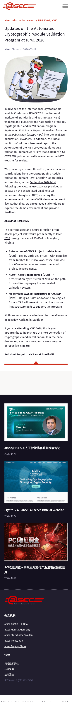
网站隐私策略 (11, 663)
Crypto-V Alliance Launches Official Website (34, 510)
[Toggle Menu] (65, 6)
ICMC (54, 20)
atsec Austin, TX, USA (16, 624)
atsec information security (20, 20)
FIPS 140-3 (44, 20)
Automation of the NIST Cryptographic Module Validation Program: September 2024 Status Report (36, 126)
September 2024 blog (43, 182)
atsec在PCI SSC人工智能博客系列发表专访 (32, 448)
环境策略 (9, 669)
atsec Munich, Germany (17, 629)
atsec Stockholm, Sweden (18, 635)
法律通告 (9, 674)
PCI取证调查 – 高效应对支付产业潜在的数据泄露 (34, 570)
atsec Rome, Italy (13, 640)
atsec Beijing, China (15, 646)
